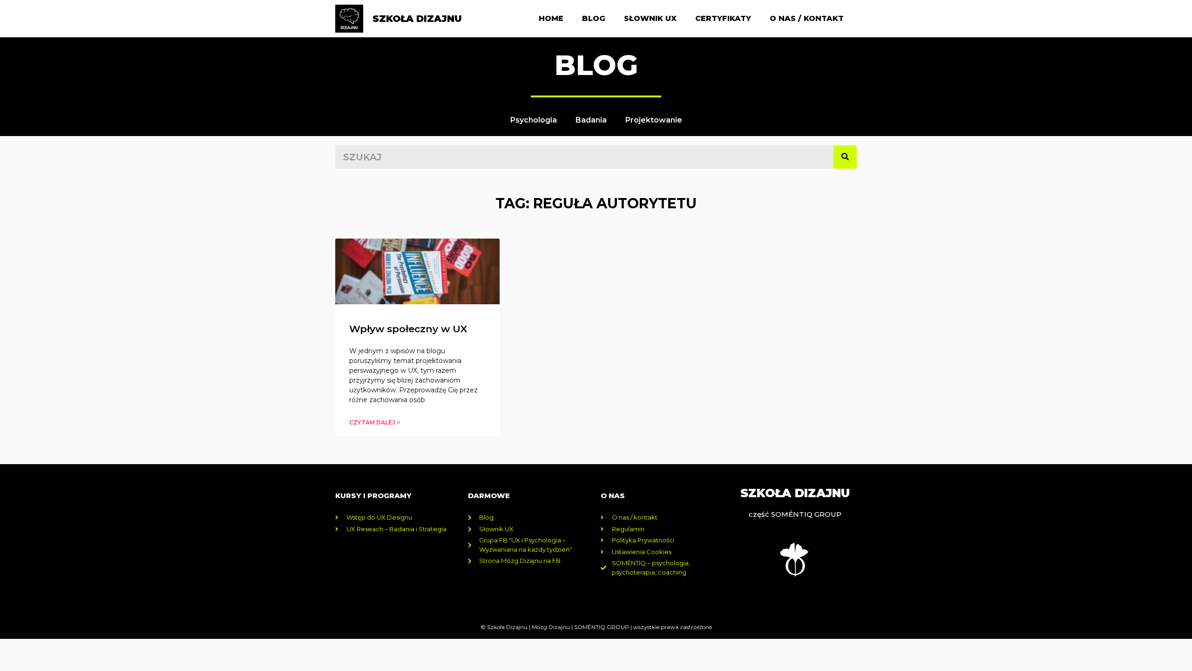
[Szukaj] (845, 157)
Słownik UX (650, 18)
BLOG (596, 65)
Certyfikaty (723, 18)
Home (551, 18)
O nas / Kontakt (807, 18)
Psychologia (533, 120)
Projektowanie (653, 120)
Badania (591, 120)
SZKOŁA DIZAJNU (417, 18)
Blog (593, 18)
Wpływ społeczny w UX (408, 329)
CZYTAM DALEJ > (374, 422)
